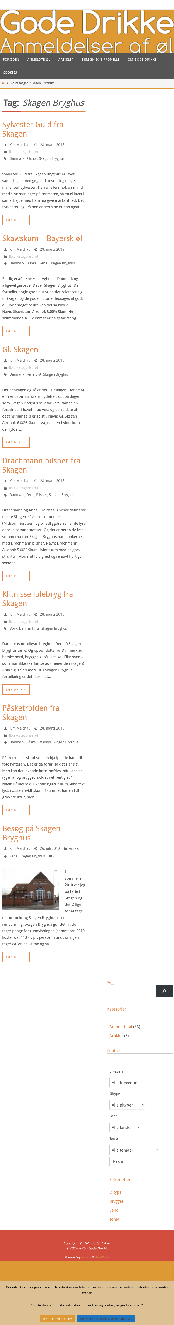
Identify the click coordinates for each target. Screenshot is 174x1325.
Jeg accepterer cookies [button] (57, 1319)
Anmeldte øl (120, 1008)
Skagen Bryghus (51, 156)
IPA (38, 367)
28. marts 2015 (52, 144)
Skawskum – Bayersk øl (42, 235)
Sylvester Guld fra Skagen (32, 129)
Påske (31, 727)
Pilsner (31, 156)
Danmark (17, 156)
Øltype (115, 1174)
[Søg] (164, 973)
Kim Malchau (20, 144)
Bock (13, 616)
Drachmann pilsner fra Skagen (41, 457)
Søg (110, 964)
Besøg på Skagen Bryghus (31, 818)
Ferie (43, 258)
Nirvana (86, 1239)
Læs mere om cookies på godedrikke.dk (106, 1319)
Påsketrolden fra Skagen (31, 700)
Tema (114, 1201)
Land (114, 1192)
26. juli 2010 (50, 832)
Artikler (75, 832)
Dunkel (32, 258)
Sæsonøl (44, 727)
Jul (38, 616)
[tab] (141, 1174)
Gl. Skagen (20, 344)
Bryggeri (117, 1183)
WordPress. (101, 1239)
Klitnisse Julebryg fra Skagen (37, 588)
